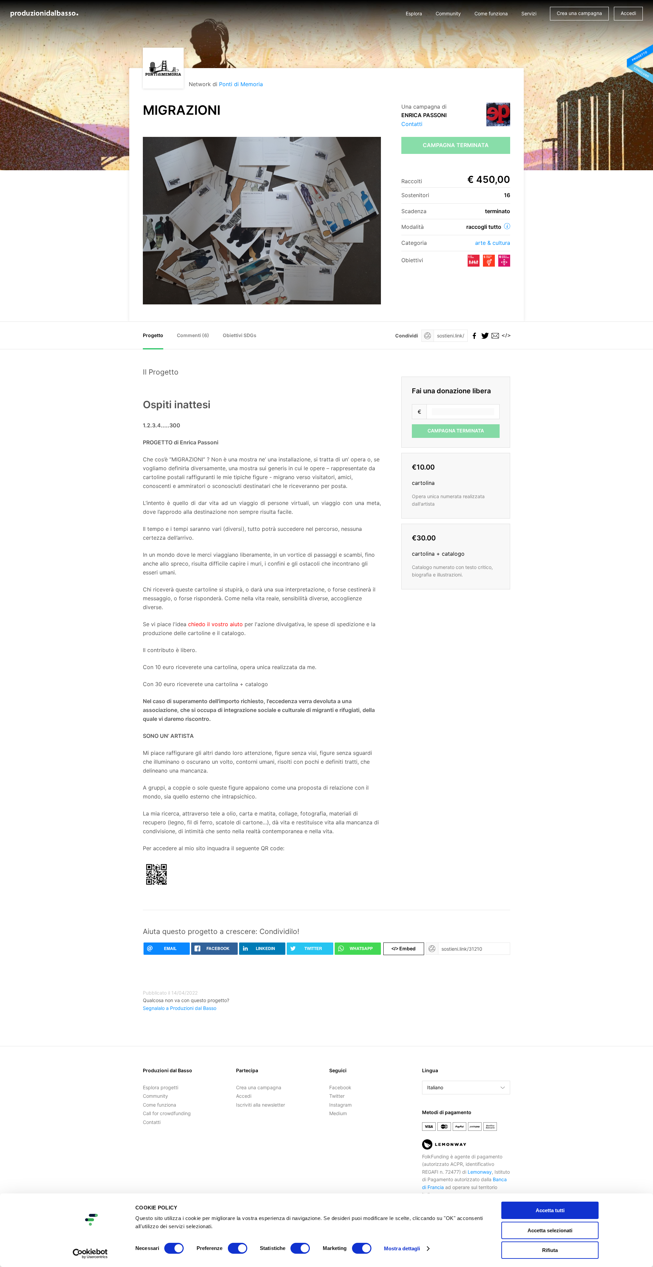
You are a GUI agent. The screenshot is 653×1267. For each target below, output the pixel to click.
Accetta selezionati (550, 1230)
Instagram (340, 1105)
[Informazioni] (507, 226)
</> (505, 335)
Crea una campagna (579, 13)
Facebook (340, 1087)
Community (448, 13)
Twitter (337, 1096)
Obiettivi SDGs (239, 335)
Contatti (411, 124)
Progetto (153, 335)
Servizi (528, 13)
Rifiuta (550, 1250)
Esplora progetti (160, 1087)
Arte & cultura (492, 242)
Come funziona (491, 13)
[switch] (237, 1248)
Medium (338, 1113)
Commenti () (193, 335)
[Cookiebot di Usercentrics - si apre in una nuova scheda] (90, 1254)
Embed (403, 948)
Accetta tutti (550, 1210)
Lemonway (480, 1172)
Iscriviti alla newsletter (260, 1105)
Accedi (628, 13)
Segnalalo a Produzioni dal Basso (179, 1008)
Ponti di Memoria (241, 84)
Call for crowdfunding (167, 1113)
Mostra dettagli (402, 1248)
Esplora (414, 13)
